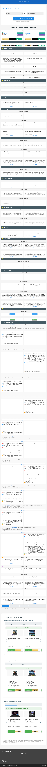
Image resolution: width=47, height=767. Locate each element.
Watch (12, 314)
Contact (3, 760)
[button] (41, 640)
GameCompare (23, 2)
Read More (12, 106)
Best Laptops (20, 33)
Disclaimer (44, 765)
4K (35, 624)
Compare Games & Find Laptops (23, 18)
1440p (23, 624)
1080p (11, 624)
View (12, 319)
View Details (11, 650)
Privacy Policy (4, 761)
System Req (19, 34)
